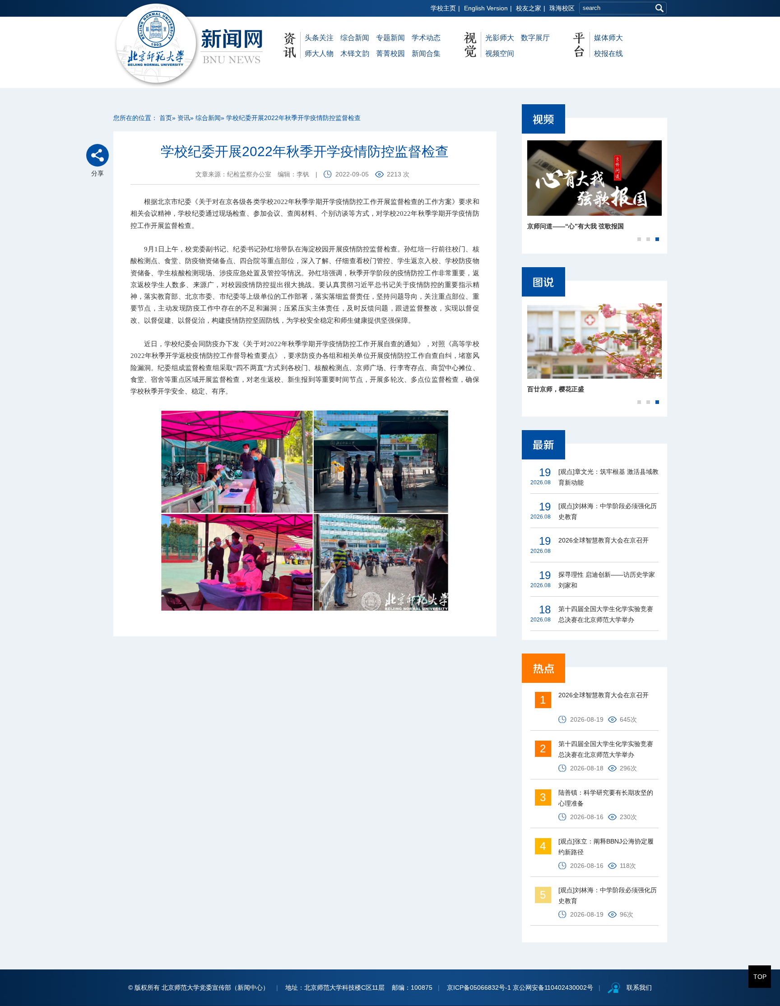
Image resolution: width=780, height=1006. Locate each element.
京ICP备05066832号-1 (479, 987)
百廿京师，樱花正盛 (555, 389)
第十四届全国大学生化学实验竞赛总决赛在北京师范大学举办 (605, 614)
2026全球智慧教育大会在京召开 (603, 540)
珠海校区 (562, 8)
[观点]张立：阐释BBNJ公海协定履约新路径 (606, 847)
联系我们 (639, 987)
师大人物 (319, 53)
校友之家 (528, 8)
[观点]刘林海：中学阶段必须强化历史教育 (607, 511)
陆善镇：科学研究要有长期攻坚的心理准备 (605, 798)
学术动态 (426, 38)
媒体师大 (608, 38)
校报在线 (608, 53)
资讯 (183, 117)
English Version (486, 8)
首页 (165, 117)
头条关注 (319, 38)
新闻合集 (426, 53)
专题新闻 (390, 38)
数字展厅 (535, 38)
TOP (759, 976)
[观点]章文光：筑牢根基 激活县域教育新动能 (608, 477)
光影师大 (499, 38)
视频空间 (499, 53)
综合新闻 (354, 38)
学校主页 (443, 8)
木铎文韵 (354, 53)
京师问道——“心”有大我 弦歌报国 (575, 226)
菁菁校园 (390, 53)
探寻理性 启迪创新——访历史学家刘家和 (606, 580)
